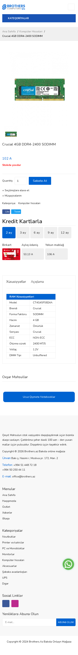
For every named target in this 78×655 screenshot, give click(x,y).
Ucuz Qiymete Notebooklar (39, 397)
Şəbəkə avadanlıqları (14, 572)
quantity (7, 181)
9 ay (51, 233)
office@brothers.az (23, 476)
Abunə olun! (66, 622)
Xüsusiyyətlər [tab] (16, 282)
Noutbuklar (9, 536)
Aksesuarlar (9, 566)
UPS (4, 578)
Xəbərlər (7, 512)
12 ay (65, 233)
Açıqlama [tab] (37, 282)
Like (7, 211)
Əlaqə (5, 518)
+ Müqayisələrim (12, 195)
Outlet (6, 507)
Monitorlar (8, 554)
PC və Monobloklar (13, 548)
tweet (17, 211)
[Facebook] (5, 603)
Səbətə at (40, 181)
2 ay (9, 233)
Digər (5, 583)
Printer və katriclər (13, 542)
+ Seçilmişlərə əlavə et (15, 190)
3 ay (23, 233)
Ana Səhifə (9, 31)
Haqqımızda (9, 501)
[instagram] (15, 603)
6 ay (37, 233)
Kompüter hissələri (31, 31)
